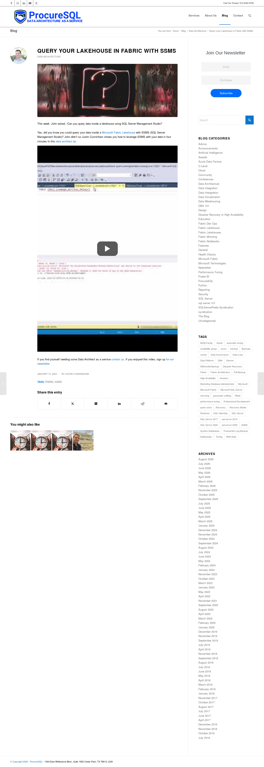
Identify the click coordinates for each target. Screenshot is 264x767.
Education (204, 219)
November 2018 (207, 654)
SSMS (58, 381)
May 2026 (204, 472)
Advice (202, 144)
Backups (246, 348)
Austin (220, 342)
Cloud (201, 170)
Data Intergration (208, 192)
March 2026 (205, 481)
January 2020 (206, 627)
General (203, 250)
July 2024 (204, 552)
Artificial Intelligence (210, 153)
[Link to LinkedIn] (24, 3)
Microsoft (243, 383)
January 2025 (206, 525)
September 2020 (208, 605)
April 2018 (204, 680)
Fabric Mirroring (207, 237)
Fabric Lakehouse (209, 228)
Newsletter (204, 267)
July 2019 (204, 645)
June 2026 (204, 468)
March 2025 (205, 521)
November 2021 (207, 601)
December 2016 (207, 724)
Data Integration (207, 188)
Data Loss (238, 354)
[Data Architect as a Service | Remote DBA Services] (48, 16)
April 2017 (204, 720)
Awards (202, 157)
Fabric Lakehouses (209, 232)
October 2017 (206, 702)
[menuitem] (194, 15)
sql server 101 (206, 303)
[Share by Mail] (165, 403)
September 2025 (208, 499)
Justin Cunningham (77, 373)
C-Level (202, 166)
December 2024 (207, 530)
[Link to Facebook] (11, 3)
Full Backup (239, 372)
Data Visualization (209, 197)
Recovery (221, 407)
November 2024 (207, 534)
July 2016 (204, 738)
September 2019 (208, 640)
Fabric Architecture (220, 372)
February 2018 (207, 689)
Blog (13, 30)
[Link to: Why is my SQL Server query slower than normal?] (20, 440)
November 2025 (207, 490)
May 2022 (204, 592)
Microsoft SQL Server (231, 389)
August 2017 (205, 707)
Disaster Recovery (232, 366)
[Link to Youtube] (30, 3)
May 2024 (204, 561)
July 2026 (204, 464)
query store (206, 407)
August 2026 (205, 459)
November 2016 (207, 729)
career (203, 354)
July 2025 (204, 503)
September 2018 (208, 658)
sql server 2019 (229, 419)
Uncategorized (207, 321)
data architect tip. (66, 141)
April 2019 (204, 649)
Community (205, 175)
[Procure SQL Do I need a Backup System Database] (107, 90)
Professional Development (237, 401)
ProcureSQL (205, 281)
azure (223, 348)
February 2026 (207, 486)
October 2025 (206, 495)
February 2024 (207, 565)
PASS (237, 395)
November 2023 (207, 574)
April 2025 (204, 517)
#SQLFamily (206, 342)
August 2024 (205, 547)
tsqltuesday (206, 436)
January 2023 (206, 587)
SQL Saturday (220, 413)
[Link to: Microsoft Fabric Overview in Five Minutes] (62, 440)
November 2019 (207, 636)
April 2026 (204, 477)
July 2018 (204, 667)
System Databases (209, 430)
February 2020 (207, 623)
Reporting (204, 290)
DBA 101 (203, 206)
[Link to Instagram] (18, 3)
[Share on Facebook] (49, 403)
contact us (117, 359)
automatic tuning (235, 342)
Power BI (203, 276)
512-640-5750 (247, 3)
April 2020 (204, 614)
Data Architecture (49, 56)
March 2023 (205, 583)
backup (234, 348)
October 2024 (206, 539)
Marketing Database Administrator (217, 383)
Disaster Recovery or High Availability (221, 215)
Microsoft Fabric (208, 259)
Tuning (219, 436)
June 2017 (204, 716)
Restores (205, 413)
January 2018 (206, 693)
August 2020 (205, 609)
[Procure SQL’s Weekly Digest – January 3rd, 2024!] (3, 383)
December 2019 (207, 632)
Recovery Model (238, 407)
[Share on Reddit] (142, 403)
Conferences (205, 179)
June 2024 (204, 556)
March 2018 (205, 684)
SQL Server (205, 298)
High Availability (208, 378)
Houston (224, 378)
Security (203, 294)
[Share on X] (72, 403)
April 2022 (204, 596)
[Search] (250, 15)
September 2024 (208, 543)
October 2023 (206, 579)
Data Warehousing (209, 201)
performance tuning (210, 401)
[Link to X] (36, 3)
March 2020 (205, 618)
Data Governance (220, 354)
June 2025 (204, 508)
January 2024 (206, 570)
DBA (220, 360)
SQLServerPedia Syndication (215, 307)
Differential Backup (209, 366)
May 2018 (204, 676)
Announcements (208, 148)
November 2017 (207, 698)
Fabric (49, 381)
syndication (205, 312)
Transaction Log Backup (235, 430)
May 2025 (204, 512)
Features (203, 245)
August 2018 (205, 662)
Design (202, 210)
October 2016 (206, 733)
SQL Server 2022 (209, 424)
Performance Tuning (210, 272)
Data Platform (207, 360)
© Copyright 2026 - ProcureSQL (26, 761)
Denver (230, 360)
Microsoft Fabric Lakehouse (118, 132)
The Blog (203, 316)
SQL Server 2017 (209, 419)
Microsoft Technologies (212, 263)
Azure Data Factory (210, 161)
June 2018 (204, 671)
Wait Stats (231, 436)
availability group (208, 348)
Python (202, 285)
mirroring (204, 395)
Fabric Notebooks (208, 241)
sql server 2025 (229, 424)
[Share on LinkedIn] (119, 403)
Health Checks (207, 254)
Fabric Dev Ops (207, 223)
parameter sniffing (222, 395)
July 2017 (204, 711)
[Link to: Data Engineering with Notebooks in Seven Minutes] (41, 440)
